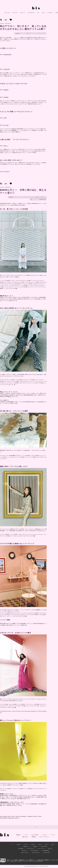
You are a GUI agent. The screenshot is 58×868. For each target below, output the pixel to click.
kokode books (24, 852)
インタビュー (50, 12)
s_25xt (5, 117)
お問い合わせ (25, 836)
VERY (26, 844)
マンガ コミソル (41, 848)
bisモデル (38, 197)
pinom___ (6, 145)
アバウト (53, 834)
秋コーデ (29, 33)
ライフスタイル (31, 12)
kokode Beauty (34, 850)
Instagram (17, 33)
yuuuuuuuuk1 (7, 69)
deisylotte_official (7, 54)
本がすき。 (50, 848)
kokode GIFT (47, 852)
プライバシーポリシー (44, 836)
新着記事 (18, 834)
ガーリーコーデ (30, 197)
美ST (53, 844)
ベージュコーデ (36, 33)
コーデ (23, 197)
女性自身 (35, 846)
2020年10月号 (42, 199)
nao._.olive (6, 125)
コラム (43, 12)
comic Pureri (30, 848)
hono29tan (6, 97)
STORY (32, 844)
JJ (11, 844)
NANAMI (11, 197)
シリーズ (26, 834)
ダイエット (22, 12)
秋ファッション (34, 199)
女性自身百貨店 (46, 850)
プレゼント (45, 834)
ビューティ (15, 12)
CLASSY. (19, 844)
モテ (38, 12)
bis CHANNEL (35, 834)
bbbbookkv (6, 89)
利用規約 (34, 836)
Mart (46, 844)
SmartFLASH (44, 846)
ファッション (7, 12)
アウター (44, 33)
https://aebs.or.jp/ (39, 861)
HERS (39, 844)
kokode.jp (24, 850)
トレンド (23, 33)
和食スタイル (26, 846)
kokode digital (36, 852)
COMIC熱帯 (20, 848)
